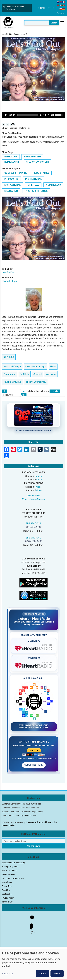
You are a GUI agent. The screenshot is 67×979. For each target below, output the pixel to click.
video (39, 487)
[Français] (63, 2)
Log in (51, 8)
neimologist (11, 162)
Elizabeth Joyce (9, 281)
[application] (33, 115)
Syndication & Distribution (13, 878)
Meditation (11, 191)
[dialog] (33, 963)
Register (41, 8)
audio (39, 476)
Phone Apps (7, 886)
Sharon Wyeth (32, 156)
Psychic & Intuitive (36, 191)
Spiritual (33, 185)
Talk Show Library (9, 870)
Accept (57, 973)
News (53, 366)
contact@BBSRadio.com (25, 816)
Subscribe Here (33, 765)
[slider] (27, 115)
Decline (42, 973)
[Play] (5, 115)
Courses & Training (15, 173)
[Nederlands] (61, 2)
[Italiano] (61, 5)
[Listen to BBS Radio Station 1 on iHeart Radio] (33, 647)
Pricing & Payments (10, 867)
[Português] (63, 5)
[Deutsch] (58, 5)
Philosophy (11, 179)
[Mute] (52, 115)
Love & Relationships (35, 366)
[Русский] (61, 9)
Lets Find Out (8, 272)
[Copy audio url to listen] (8, 124)
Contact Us (7, 894)
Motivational (12, 185)
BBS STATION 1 (33, 523)
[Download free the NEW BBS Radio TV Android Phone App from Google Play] (33, 582)
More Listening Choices (33, 499)
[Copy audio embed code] (3, 124)
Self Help (24, 374)
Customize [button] (7, 973)
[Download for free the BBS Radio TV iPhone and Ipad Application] (33, 595)
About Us (6, 890)
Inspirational (33, 179)
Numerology (53, 185)
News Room (7, 882)
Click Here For (33, 495)
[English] (58, 2)
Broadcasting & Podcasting (13, 863)
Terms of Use (7, 902)
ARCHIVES (9, 357)
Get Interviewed (8, 874)
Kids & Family (41, 173)
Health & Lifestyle (12, 366)
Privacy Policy (8, 898)
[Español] (63, 9)
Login (23, 391)
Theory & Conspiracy (36, 382)
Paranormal (9, 374)
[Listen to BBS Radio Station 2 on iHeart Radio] (33, 665)
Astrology (51, 374)
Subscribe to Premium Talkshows (15, 8)
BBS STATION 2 (33, 537)
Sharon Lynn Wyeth (37, 162)
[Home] (8, 22)
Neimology (10, 156)
